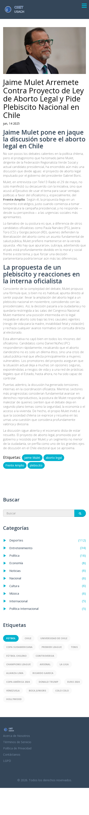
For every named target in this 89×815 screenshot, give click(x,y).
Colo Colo (62, 690)
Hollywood (14, 699)
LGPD (7, 761)
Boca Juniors (37, 690)
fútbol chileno (16, 655)
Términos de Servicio (17, 742)
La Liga (64, 664)
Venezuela (13, 690)
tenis (74, 647)
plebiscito (36, 465)
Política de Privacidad (17, 748)
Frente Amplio (14, 465)
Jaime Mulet (32, 458)
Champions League (18, 664)
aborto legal (54, 458)
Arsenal (45, 664)
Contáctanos (11, 754)
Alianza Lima (14, 673)
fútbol (11, 638)
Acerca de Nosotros (16, 736)
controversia (45, 655)
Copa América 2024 (18, 681)
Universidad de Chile (53, 638)
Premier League (52, 647)
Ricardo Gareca (42, 673)
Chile (28, 638)
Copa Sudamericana (19, 647)
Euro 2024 (73, 681)
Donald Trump (48, 681)
